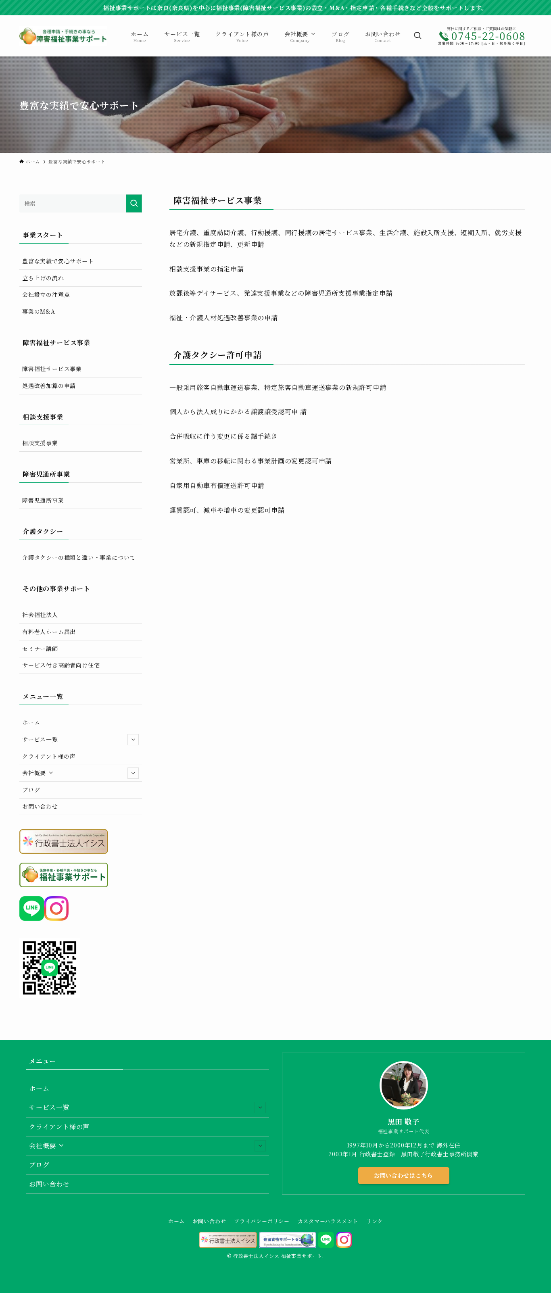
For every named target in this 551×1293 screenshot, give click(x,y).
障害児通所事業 (43, 500)
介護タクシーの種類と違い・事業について (79, 557)
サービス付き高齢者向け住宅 (61, 665)
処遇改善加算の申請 (49, 386)
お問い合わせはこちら (403, 1175)
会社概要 (35, 773)
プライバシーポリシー (262, 1221)
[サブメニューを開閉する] (133, 739)
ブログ (31, 790)
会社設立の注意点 (46, 294)
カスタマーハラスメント (328, 1221)
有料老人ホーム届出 (49, 632)
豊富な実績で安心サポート (58, 261)
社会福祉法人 (40, 615)
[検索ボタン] (417, 35)
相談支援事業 (40, 443)
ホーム (31, 722)
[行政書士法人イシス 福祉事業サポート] (63, 36)
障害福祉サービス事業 (52, 369)
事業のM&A (38, 311)
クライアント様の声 (48, 756)
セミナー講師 (40, 648)
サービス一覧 (40, 739)
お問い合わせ (40, 806)
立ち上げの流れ (43, 278)
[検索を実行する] (134, 203)
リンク (374, 1221)
